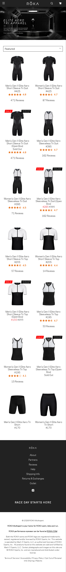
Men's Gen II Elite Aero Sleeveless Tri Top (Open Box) (49, 369)
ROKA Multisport (36, 520)
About (33, 454)
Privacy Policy (37, 557)
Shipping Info (33, 473)
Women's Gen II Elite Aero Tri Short (48, 423)
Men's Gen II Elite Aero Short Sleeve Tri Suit (17, 86)
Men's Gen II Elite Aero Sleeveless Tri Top (48, 312)
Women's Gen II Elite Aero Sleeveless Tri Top (17, 368)
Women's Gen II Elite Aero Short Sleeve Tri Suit (48, 86)
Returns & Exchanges (33, 478)
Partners (33, 459)
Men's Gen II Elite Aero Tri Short (17, 423)
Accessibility (25, 557)
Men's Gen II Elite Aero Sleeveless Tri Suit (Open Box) (49, 201)
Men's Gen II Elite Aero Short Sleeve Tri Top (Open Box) (17, 314)
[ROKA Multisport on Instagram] (33, 490)
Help (33, 469)
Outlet (33, 483)
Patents (39, 560)
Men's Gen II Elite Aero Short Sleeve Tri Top (17, 257)
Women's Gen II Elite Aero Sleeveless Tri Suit (17, 199)
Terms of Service (12, 557)
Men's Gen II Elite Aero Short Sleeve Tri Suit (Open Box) (17, 143)
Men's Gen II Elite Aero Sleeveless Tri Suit (48, 142)
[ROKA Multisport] (33, 3)
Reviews (33, 464)
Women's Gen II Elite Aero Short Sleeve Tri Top (48, 257)
